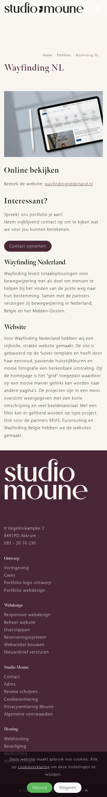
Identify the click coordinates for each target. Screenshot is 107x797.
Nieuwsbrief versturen (26, 652)
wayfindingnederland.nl (69, 183)
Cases (9, 575)
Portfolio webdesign (25, 590)
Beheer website (20, 622)
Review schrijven (21, 691)
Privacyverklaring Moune (29, 706)
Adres (10, 684)
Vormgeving (16, 567)
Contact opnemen (27, 246)
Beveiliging (15, 746)
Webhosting (16, 738)
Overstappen (17, 629)
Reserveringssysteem (25, 637)
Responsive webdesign (27, 614)
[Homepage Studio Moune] (44, 8)
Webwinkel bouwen (24, 644)
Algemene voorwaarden (28, 714)
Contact (12, 676)
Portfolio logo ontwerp (27, 582)
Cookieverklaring (21, 699)
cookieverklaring (34, 767)
